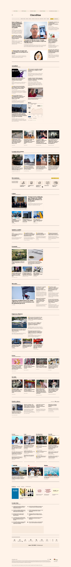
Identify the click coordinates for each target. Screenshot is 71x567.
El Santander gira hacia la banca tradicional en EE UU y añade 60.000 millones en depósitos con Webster (35, 331)
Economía (14, 246)
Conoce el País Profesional (35, 545)
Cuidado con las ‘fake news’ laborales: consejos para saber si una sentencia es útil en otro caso (29, 452)
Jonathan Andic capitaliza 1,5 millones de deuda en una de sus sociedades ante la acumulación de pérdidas (41, 141)
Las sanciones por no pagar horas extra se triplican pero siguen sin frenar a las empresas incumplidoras (53, 141)
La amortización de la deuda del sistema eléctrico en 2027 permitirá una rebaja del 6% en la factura (35, 262)
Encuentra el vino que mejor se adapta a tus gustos (39, 494)
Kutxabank (57, 401)
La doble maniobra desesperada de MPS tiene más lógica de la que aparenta (41, 234)
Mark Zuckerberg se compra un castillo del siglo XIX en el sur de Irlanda (18, 262)
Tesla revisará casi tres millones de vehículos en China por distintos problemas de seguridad (34, 323)
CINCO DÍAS (13, 81)
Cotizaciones (46, 185)
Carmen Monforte (30, 264)
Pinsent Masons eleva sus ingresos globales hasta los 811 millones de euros (29, 456)
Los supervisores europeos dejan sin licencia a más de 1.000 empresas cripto (37, 220)
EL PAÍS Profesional (28, 486)
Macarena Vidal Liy (30, 81)
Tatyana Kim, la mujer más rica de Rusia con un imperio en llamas (20, 52)
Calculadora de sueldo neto (22, 186)
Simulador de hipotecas (38, 186)
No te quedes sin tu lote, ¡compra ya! (55, 494)
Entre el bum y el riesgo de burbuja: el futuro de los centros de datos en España (17, 25)
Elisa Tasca (49, 303)
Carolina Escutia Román (51, 394)
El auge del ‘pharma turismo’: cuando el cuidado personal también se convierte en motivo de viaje (29, 390)
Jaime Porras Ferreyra (35, 81)
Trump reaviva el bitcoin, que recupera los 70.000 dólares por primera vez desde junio (35, 199)
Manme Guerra (13, 459)
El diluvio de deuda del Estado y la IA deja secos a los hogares (41, 451)
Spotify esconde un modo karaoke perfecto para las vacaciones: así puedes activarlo (53, 452)
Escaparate (22, 486)
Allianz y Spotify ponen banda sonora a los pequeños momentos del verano (34, 99)
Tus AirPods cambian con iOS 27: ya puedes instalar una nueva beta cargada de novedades (53, 457)
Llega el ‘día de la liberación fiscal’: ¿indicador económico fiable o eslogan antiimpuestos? (38, 274)
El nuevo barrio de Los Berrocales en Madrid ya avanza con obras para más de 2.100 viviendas (29, 168)
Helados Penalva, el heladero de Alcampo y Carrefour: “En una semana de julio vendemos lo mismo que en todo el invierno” (17, 367)
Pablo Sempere (35, 276)
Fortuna (13, 434)
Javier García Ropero (14, 99)
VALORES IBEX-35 (30, 118)
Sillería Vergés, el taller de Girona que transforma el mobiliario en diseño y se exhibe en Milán (53, 367)
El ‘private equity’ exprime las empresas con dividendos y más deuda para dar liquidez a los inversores (53, 288)
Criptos (14, 193)
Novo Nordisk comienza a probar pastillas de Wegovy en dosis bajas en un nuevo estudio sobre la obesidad (19, 523)
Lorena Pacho (13, 145)
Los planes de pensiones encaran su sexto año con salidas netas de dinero (16, 412)
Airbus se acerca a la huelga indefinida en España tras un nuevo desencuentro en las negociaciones (27, 346)
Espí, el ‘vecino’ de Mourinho (33, 476)
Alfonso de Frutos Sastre (51, 454)
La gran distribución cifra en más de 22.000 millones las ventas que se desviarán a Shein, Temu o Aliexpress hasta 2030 (38, 346)
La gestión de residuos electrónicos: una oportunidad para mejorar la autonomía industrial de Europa (29, 234)
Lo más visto (15, 503)
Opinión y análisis (16, 230)
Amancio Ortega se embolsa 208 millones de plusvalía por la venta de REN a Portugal (16, 346)
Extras (13, 355)
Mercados (14, 283)
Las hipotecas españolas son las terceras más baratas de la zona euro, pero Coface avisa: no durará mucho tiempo (53, 168)
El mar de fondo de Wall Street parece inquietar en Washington (17, 235)
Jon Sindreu (37, 448)
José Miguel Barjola (26, 453)
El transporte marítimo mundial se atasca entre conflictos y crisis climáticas (35, 70)
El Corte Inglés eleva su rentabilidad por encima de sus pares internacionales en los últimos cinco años (18, 97)
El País (12, 264)
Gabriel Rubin (37, 453)
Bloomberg (37, 303)
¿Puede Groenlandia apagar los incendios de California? (51, 477)
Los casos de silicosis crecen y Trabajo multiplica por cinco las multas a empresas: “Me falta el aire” (35, 41)
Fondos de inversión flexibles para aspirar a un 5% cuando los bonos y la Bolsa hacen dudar (18, 87)
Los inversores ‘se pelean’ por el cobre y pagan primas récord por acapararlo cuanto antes (41, 288)
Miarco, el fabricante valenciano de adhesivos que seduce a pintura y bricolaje (41, 366)
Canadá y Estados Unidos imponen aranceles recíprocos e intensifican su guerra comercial (35, 79)
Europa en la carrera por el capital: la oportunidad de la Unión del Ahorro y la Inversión (53, 234)
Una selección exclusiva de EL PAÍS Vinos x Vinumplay (26, 498)
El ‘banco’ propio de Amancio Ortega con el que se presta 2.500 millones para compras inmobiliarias (36, 511)
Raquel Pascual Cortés (51, 145)
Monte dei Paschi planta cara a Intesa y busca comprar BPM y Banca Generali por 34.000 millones (41, 300)
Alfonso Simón (13, 348)
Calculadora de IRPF (31, 186)
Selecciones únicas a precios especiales (46, 494)
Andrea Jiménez (26, 393)
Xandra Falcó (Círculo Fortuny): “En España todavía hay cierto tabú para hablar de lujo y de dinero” (17, 458)
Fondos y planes (16, 401)
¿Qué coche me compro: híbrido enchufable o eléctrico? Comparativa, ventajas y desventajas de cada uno (18, 477)
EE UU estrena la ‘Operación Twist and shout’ (41, 447)
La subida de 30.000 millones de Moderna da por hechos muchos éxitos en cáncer (41, 457)
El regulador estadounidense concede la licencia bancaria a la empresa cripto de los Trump (16, 221)
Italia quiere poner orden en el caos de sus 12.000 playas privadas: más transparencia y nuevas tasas (16, 141)
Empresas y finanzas (17, 314)
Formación (18, 486)
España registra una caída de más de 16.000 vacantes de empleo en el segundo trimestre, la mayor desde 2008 (16, 274)
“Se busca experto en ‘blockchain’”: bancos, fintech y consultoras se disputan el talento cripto (27, 220)
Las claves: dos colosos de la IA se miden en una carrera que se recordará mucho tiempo (18, 79)
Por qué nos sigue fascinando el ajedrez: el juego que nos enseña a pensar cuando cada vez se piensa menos (17, 390)
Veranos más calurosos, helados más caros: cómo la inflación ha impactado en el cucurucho (53, 51)
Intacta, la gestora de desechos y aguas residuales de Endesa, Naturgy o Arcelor (29, 367)
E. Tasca (29, 202)
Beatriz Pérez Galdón (50, 26)
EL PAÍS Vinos (14, 486)
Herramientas (15, 178)
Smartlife (50, 434)
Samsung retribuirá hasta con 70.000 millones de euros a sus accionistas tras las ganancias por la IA (23, 302)
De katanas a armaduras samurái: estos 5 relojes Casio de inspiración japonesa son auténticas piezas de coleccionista (53, 447)
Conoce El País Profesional (55, 178)
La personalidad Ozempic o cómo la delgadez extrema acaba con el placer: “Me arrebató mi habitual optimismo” (53, 390)
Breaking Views (39, 434)
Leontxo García (13, 394)
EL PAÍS (47, 18)
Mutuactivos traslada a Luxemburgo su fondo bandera (52, 405)
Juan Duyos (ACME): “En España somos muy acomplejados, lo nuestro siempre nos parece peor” (29, 141)
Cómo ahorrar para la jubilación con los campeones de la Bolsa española (40, 406)
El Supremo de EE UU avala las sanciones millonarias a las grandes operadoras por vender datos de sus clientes (27, 274)
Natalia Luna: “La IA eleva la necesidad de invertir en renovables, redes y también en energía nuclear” (53, 41)
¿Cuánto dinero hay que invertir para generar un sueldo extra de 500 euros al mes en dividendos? (41, 167)
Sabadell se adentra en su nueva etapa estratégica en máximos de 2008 (53, 23)
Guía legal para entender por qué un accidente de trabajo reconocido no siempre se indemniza (29, 446)
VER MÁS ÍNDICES (34, 118)
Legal (25, 434)
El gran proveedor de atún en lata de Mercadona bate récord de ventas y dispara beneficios (19, 330)
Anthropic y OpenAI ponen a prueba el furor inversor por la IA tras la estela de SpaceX (17, 37)
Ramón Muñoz (24, 276)
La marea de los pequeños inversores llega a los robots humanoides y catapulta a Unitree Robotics (53, 301)
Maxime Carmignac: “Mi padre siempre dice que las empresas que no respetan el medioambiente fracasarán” (29, 406)
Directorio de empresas (54, 186)
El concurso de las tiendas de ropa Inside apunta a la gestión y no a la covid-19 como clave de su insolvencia (35, 318)
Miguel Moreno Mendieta (15, 89)
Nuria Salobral (30, 72)
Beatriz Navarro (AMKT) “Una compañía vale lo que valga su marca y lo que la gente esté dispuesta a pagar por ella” (17, 447)
